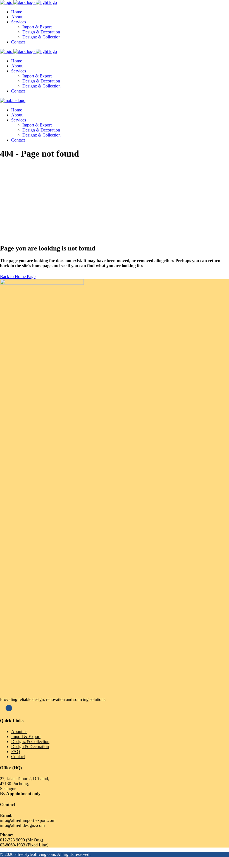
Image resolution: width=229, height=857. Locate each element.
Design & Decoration (30, 746)
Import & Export (25, 736)
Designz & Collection (30, 741)
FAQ (15, 751)
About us (19, 731)
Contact (18, 756)
